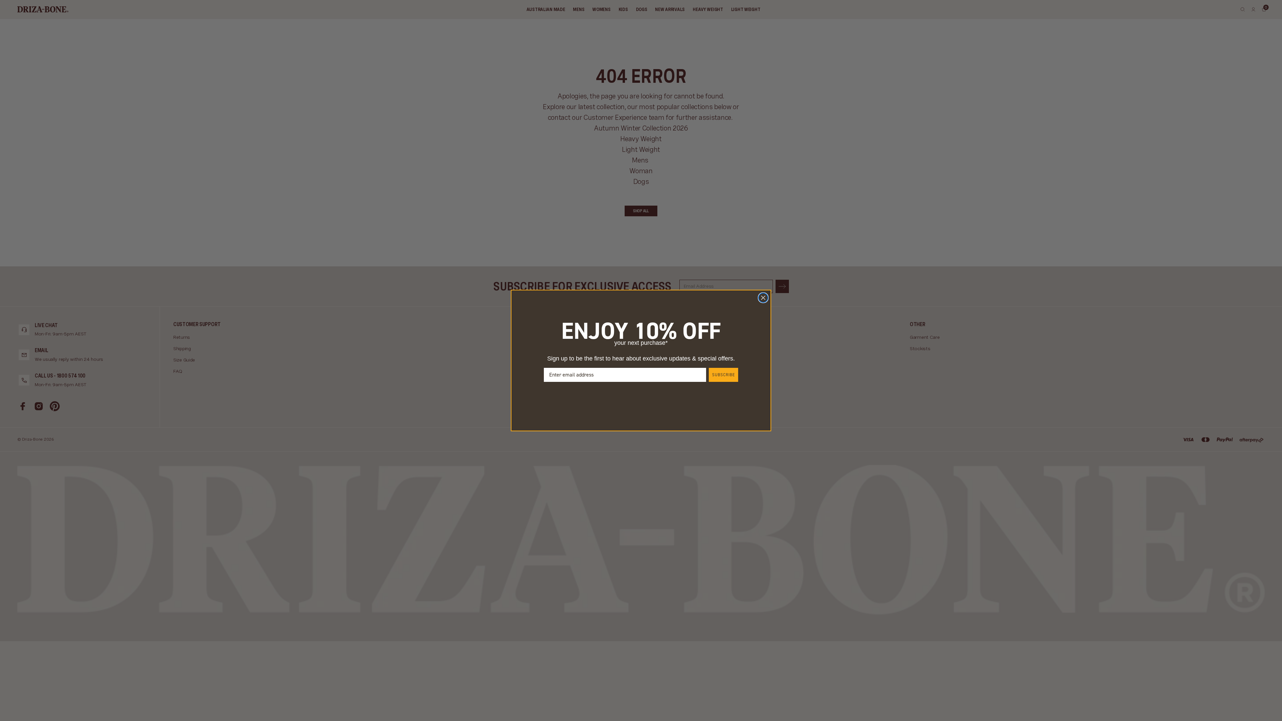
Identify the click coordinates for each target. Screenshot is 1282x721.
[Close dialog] (763, 297)
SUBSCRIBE (723, 375)
